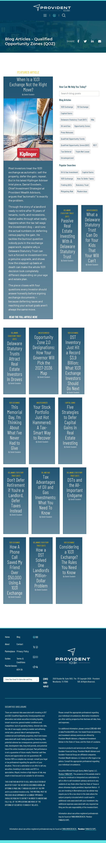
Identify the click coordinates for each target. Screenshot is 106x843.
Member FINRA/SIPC (65, 774)
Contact (20, 644)
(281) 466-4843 (45, 682)
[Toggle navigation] (45, 15)
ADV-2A (19, 669)
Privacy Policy (23, 651)
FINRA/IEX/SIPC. (90, 829)
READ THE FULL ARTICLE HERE (23, 317)
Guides (7, 658)
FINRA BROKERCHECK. (69, 829)
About (7, 644)
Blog (18, 636)
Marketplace (10, 651)
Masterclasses (11, 665)
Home (7, 636)
